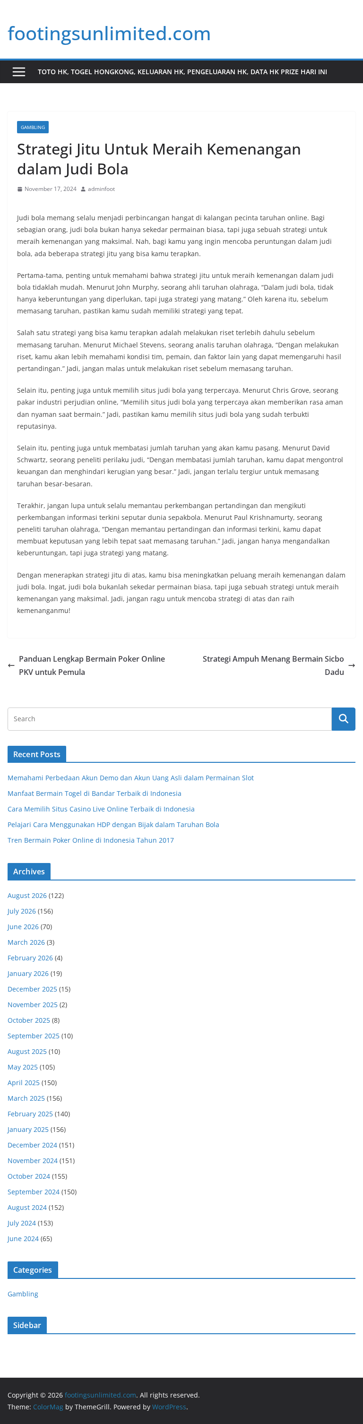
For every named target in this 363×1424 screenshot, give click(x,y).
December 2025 (32, 988)
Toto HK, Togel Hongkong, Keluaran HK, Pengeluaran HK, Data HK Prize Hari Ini (182, 71)
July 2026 (22, 910)
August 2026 (27, 895)
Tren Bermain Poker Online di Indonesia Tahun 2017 (91, 840)
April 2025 (24, 1082)
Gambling (33, 127)
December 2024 (32, 1144)
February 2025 (30, 1113)
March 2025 (26, 1098)
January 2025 (28, 1129)
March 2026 (26, 942)
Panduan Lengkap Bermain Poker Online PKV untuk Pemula (92, 666)
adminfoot (101, 189)
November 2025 (33, 1004)
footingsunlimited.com (109, 33)
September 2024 (34, 1191)
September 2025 (34, 1035)
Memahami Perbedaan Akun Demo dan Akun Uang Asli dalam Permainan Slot (131, 777)
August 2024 (27, 1207)
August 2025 (27, 1051)
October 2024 (29, 1176)
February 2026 (30, 957)
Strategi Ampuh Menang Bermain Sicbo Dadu (273, 666)
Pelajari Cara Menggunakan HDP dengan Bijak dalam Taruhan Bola (113, 824)
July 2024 (22, 1222)
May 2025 (23, 1066)
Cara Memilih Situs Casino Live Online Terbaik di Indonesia (101, 808)
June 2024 (23, 1238)
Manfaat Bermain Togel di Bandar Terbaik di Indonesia (95, 793)
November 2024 (33, 1160)
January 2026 (28, 973)
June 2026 (23, 926)
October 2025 (29, 1020)
